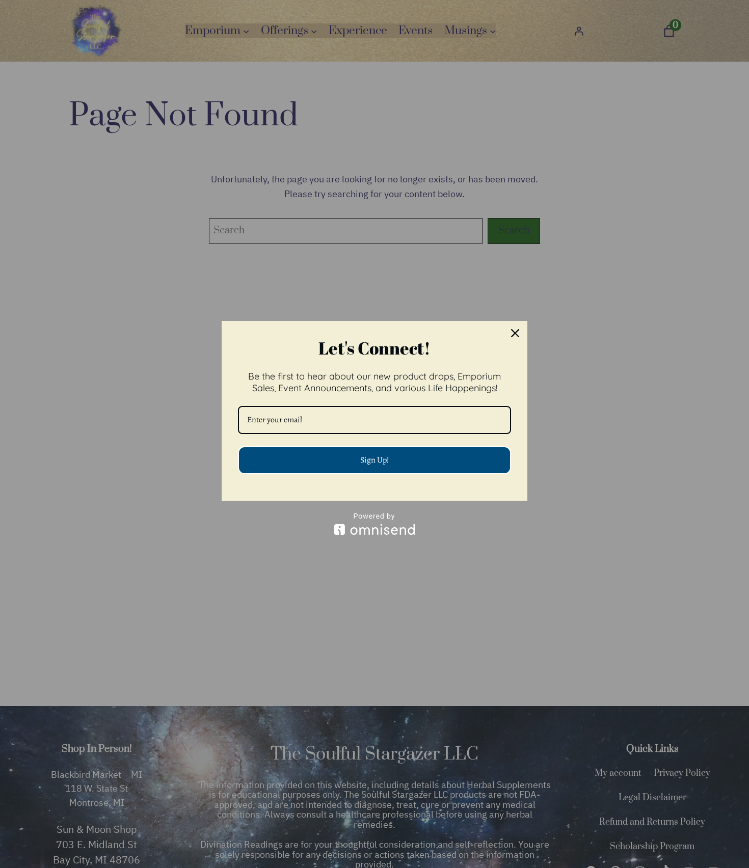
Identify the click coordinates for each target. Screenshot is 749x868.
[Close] (515, 333)
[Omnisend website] (374, 524)
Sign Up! (374, 460)
